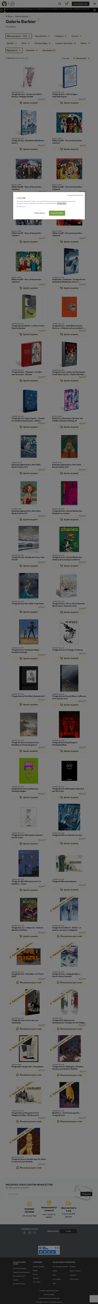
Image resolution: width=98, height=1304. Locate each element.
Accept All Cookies (57, 213)
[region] (49, 205)
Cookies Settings (39, 213)
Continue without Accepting (75, 195)
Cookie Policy (61, 203)
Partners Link (21, 206)
